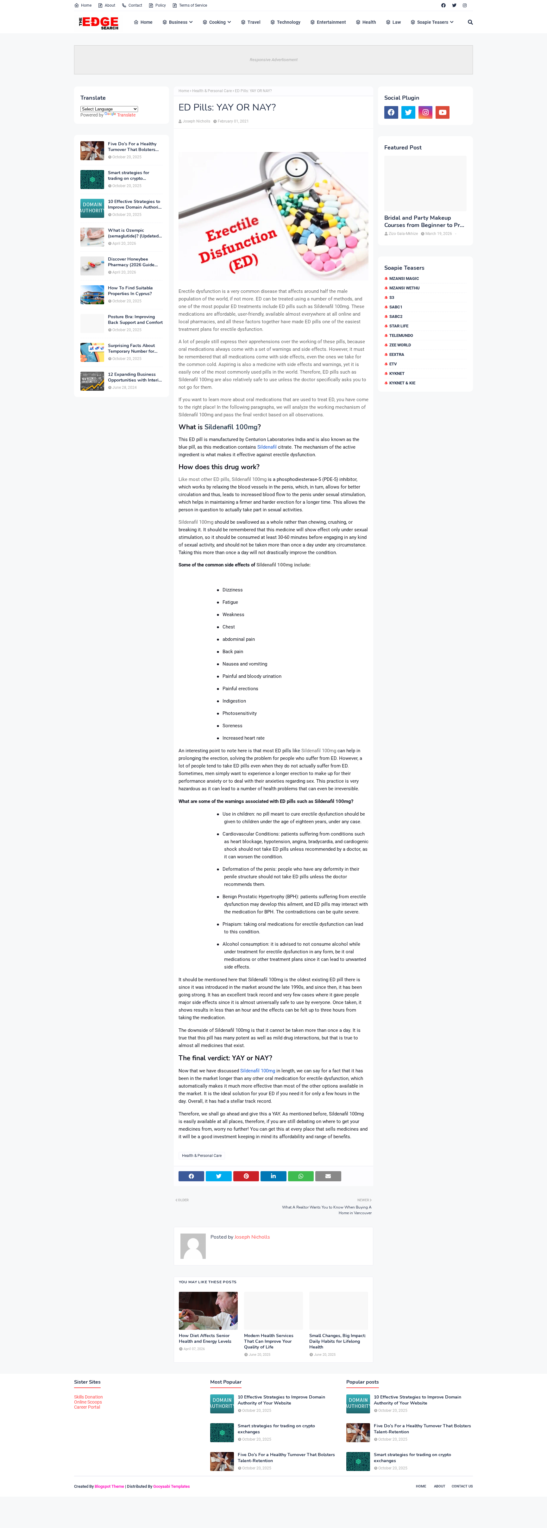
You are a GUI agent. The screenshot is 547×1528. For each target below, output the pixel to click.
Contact (135, 5)
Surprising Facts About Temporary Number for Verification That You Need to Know (131, 348)
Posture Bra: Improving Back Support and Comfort (135, 319)
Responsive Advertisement (274, 59)
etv (393, 364)
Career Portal (87, 1407)
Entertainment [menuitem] (331, 22)
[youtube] (443, 112)
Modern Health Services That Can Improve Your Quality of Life (268, 1341)
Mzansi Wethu (404, 288)
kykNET (397, 373)
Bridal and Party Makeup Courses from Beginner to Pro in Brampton (423, 221)
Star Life (398, 326)
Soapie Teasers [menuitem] (432, 22)
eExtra (396, 354)
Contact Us (462, 1486)
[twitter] (454, 5)
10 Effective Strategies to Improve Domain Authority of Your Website (135, 204)
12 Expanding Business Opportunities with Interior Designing (135, 377)
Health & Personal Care (212, 91)
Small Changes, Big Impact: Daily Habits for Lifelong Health (337, 1341)
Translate (126, 114)
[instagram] (464, 5)
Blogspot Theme (109, 1486)
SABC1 (395, 307)
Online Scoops (88, 1402)
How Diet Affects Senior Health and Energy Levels (205, 1338)
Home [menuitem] (147, 22)
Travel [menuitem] (254, 22)
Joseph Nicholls (196, 121)
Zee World (400, 345)
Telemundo (401, 335)
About (110, 5)
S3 (391, 297)
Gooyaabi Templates (171, 1486)
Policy (160, 5)
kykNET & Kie (402, 383)
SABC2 (395, 316)
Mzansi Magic (404, 278)
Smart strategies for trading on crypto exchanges (128, 175)
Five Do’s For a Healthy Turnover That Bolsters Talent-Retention (132, 147)
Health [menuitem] (369, 22)
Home (86, 5)
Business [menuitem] (178, 22)
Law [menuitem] (397, 22)
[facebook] (443, 5)
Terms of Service (193, 5)
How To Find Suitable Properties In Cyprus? (130, 291)
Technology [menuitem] (288, 22)
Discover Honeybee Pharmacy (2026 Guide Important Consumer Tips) (135, 262)
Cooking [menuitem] (217, 22)
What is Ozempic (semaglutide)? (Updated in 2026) (133, 233)
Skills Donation (88, 1396)
